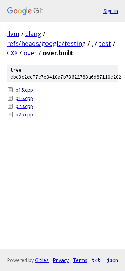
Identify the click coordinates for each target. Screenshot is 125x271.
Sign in (110, 11)
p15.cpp (24, 90)
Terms (80, 260)
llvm (13, 34)
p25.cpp (24, 114)
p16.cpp (24, 98)
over (30, 53)
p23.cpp (24, 106)
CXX (12, 53)
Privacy (61, 260)
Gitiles (42, 260)
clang (33, 34)
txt (96, 260)
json (112, 260)
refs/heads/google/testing (46, 43)
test (105, 43)
